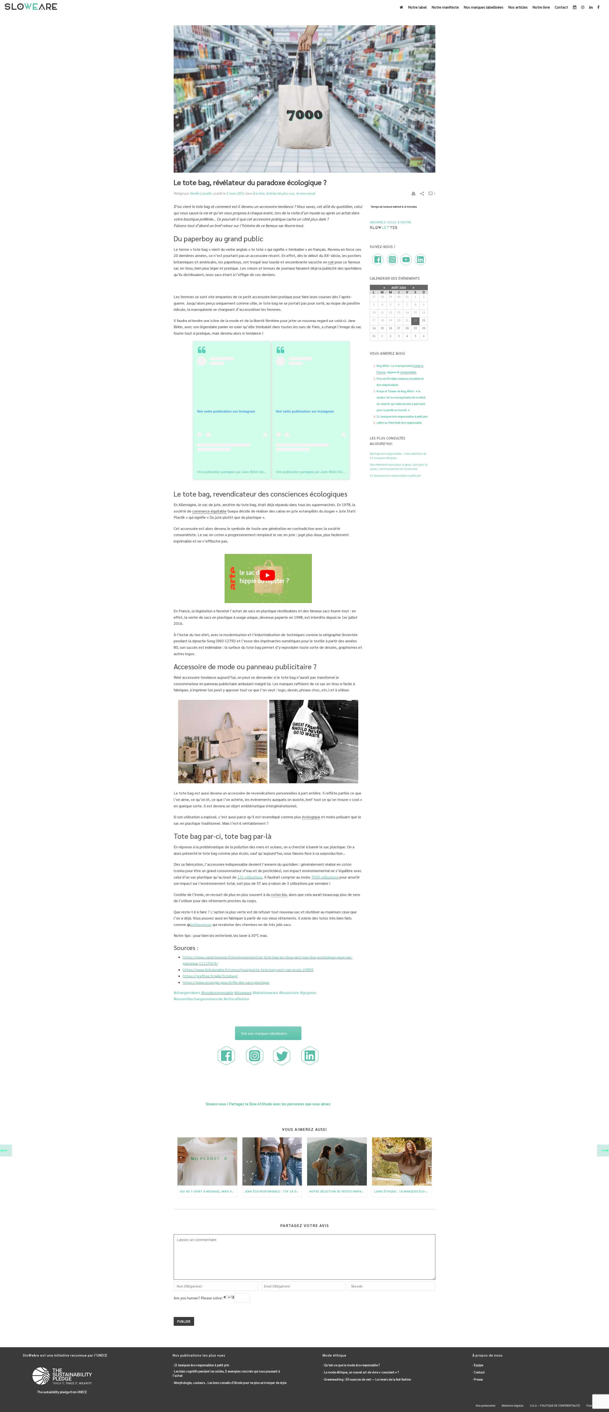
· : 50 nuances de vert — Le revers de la (367, 1379)
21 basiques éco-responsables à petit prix (402, 416)
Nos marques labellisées (483, 7)
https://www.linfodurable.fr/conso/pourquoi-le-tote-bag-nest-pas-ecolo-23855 (248, 969)
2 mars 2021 (235, 193)
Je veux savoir (305, 193)
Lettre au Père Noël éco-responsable (399, 422)
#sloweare (243, 992)
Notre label (417, 7)
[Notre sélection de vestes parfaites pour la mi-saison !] (337, 1161)
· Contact (478, 1372)
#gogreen (308, 992)
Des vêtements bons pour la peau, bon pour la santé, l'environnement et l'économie (398, 466)
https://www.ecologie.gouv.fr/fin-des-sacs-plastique (226, 982)
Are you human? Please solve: (199, 1297)
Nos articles (518, 7)
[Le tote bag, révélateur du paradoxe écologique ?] (304, 99)
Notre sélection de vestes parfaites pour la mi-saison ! (338, 1191)
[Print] (413, 193)
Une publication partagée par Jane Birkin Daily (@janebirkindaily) (246, 472)
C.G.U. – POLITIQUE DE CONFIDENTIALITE (554, 1405)
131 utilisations (249, 876)
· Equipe (477, 1365)
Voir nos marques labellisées (264, 1033)
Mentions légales (512, 1405)
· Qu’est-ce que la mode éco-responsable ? (351, 1365)
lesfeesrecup (200, 924)
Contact (561, 7)
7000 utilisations (325, 876)
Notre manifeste (445, 7)
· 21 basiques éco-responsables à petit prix (201, 1365)
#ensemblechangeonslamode (198, 998)
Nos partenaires (485, 1405)
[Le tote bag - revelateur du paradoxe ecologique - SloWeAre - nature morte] (222, 742)
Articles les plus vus (280, 193)
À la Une (258, 193)
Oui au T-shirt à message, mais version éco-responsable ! (208, 1191)
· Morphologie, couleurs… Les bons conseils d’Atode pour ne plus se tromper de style (229, 1383)
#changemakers (187, 992)
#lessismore (289, 992)
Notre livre (541, 7)
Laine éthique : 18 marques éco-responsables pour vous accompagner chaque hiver (403, 1191)
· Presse (477, 1379)
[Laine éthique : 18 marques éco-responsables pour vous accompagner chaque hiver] (402, 1161)
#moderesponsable (217, 992)
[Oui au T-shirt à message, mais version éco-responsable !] (207, 1161)
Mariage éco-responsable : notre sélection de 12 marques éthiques (398, 456)
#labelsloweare (265, 992)
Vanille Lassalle (200, 193)
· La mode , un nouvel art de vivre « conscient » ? (361, 1372)
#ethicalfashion (236, 998)
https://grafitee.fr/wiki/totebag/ (210, 975)
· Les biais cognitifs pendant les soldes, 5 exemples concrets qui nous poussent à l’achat (226, 1373)
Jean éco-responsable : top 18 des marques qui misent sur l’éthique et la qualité (273, 1191)
